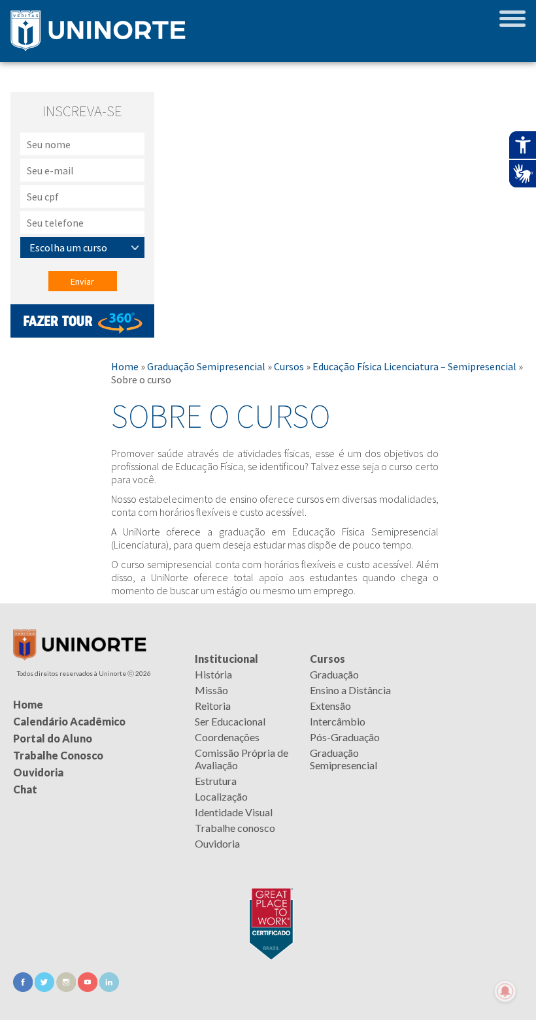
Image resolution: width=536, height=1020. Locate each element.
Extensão (330, 705)
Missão (211, 690)
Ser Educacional (230, 721)
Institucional (226, 658)
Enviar (82, 281)
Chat (25, 789)
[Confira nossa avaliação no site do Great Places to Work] (268, 922)
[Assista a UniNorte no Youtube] (88, 987)
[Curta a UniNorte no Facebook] (24, 987)
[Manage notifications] (505, 991)
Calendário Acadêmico (69, 721)
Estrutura (216, 780)
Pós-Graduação (345, 737)
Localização (221, 796)
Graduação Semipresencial (206, 366)
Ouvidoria (217, 843)
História (213, 674)
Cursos (289, 366)
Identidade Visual (234, 812)
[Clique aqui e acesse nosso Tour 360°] (82, 333)
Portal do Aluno (52, 738)
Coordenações (227, 737)
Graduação (334, 674)
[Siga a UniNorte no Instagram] (67, 987)
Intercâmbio (337, 721)
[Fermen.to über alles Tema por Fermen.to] (268, 1004)
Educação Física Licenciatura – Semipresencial (414, 366)
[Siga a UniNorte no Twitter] (45, 987)
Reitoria (213, 705)
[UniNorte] (79, 656)
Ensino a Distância (350, 690)
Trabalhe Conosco (58, 755)
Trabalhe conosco (235, 827)
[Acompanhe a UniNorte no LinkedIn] (109, 987)
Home (125, 366)
